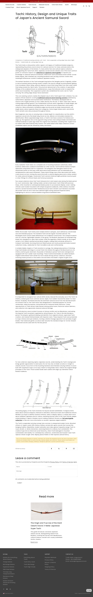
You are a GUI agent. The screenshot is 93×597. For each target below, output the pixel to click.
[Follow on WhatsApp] (10, 589)
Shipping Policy (49, 567)
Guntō (67, 4)
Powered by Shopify (86, 593)
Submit (19, 483)
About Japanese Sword (23, 7)
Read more (34, 542)
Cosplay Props (10, 7)
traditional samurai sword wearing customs (52, 98)
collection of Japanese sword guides (48, 72)
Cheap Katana (7, 562)
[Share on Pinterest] (66, 448)
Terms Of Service (50, 569)
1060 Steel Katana (8, 569)
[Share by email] (74, 448)
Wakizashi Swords (44, 4)
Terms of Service (67, 462)
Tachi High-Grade (29, 567)
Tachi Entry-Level (29, 562)
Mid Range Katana (9, 564)
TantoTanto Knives (57, 4)
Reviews (42, 7)
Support (35, 7)
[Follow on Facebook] (3, 589)
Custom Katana (21, 4)
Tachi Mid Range (29, 564)
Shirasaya (74, 4)
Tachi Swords (32, 4)
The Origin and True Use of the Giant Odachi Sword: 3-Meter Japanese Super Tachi (46, 526)
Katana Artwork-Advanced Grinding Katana (9, 582)
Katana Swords (10, 4)
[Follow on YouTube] (7, 589)
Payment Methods (50, 557)
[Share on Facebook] (51, 448)
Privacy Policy (54, 462)
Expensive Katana (8, 567)
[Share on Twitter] (59, 448)
